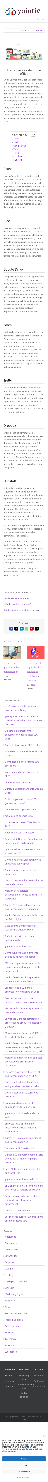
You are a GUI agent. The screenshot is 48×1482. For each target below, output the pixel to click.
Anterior (25, 30)
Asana (16, 138)
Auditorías (10, 1236)
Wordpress (11, 1351)
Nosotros (9, 1375)
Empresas (10, 1262)
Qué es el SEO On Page (17, 782)
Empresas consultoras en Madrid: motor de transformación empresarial (23, 1199)
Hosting (9, 1275)
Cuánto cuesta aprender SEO (20, 809)
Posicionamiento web (16, 1313)
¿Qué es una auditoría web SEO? (22, 1179)
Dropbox (17, 156)
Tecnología (11, 1338)
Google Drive (19, 145)
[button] (44, 1436)
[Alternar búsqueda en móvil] (38, 19)
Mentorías (10, 1300)
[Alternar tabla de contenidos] (32, 135)
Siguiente (37, 30)
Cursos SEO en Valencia (17, 1210)
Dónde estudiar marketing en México (21, 610)
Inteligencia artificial (16, 1281)
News (8, 1307)
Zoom (16, 149)
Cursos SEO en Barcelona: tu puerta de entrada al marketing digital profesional (24, 1158)
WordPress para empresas (16, 598)
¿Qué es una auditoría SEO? (19, 946)
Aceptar (24, 1459)
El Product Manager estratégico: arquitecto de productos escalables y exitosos (24, 1022)
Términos (9, 1381)
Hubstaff (17, 159)
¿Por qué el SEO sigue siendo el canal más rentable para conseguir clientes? (23, 720)
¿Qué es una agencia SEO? (19, 815)
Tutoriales (10, 1345)
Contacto (9, 1386)
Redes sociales (13, 1326)
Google (9, 1268)
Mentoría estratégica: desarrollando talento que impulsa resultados (23, 894)
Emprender (11, 1255)
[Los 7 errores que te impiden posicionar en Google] (12, 647)
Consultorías (12, 1243)
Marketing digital (14, 1294)
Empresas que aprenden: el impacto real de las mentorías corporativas (21, 1127)
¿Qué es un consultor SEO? (19, 832)
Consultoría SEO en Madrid (19, 1148)
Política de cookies (23, 1478)
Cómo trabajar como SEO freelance (24, 745)
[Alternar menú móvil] (43, 19)
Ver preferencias (24, 1472)
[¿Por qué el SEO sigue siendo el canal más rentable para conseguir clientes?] (36, 647)
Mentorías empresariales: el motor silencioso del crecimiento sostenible (23, 1061)
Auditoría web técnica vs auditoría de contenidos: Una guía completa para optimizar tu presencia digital (23, 1047)
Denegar (24, 1465)
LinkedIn (9, 1287)
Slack (16, 142)
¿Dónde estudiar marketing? (17, 604)
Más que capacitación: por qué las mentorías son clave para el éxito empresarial (23, 967)
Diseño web (11, 1249)
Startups (9, 1332)
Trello (16, 152)
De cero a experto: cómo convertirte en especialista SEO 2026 (21, 734)
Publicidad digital (14, 1319)
